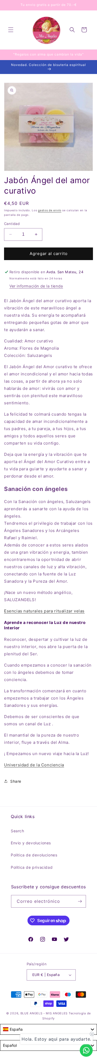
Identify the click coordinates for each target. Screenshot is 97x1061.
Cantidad (12, 223)
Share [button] (15, 781)
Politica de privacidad (32, 867)
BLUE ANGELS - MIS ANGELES (44, 1013)
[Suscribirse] (80, 901)
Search (17, 831)
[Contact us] (86, 1050)
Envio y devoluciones (31, 843)
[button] (11, 30)
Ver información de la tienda (36, 286)
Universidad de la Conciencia (34, 764)
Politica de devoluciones (34, 855)
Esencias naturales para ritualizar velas (44, 610)
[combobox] (48, 1029)
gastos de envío (49, 210)
